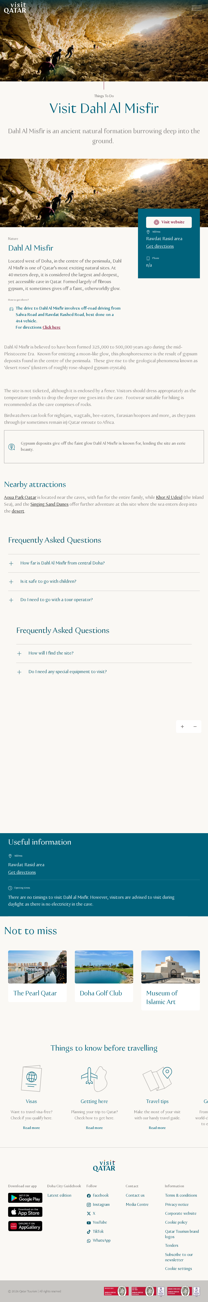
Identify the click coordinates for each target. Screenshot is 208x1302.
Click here (52, 327)
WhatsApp (102, 1240)
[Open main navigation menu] (197, 8)
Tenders (171, 1245)
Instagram (101, 1204)
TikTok (98, 1231)
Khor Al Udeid (169, 498)
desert (18, 511)
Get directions (160, 246)
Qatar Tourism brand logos (182, 1234)
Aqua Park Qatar (20, 498)
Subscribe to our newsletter (179, 1257)
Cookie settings (178, 1268)
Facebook (101, 1195)
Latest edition (59, 1195)
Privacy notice (177, 1204)
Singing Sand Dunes (49, 504)
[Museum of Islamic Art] (170, 980)
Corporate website (181, 1213)
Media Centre (137, 1204)
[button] (104, 563)
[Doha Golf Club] (104, 976)
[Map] (104, 773)
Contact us (135, 1195)
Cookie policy (176, 1222)
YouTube (100, 1222)
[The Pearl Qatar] (37, 976)
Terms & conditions (181, 1195)
